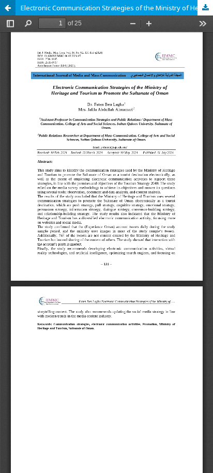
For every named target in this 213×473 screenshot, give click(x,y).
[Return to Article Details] (8, 8)
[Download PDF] (205, 8)
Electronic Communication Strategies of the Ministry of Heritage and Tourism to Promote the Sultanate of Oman (117, 7)
